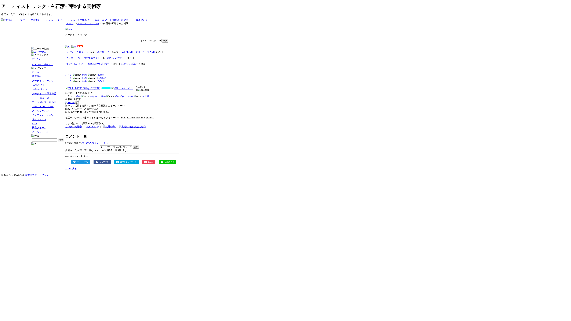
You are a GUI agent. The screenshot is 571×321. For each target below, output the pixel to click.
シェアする (104, 162)
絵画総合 (101, 78)
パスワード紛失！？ (42, 64)
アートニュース (95, 20)
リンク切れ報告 (73, 126)
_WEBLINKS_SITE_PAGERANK (138, 52)
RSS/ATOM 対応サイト (100, 63)
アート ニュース (40, 98)
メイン (69, 52)
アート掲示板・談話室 (116, 20)
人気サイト (39, 85)
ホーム (35, 72)
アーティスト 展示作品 (44, 93)
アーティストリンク (51, 20)
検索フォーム (39, 127)
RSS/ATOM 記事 (129, 63)
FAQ (34, 123)
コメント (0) (92, 126)
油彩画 (100, 75)
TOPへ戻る (71, 168)
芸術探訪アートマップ (37, 175)
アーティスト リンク (43, 80)
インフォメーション (42, 115)
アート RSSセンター (43, 106)
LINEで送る (169, 162)
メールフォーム (40, 132)
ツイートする (82, 162)
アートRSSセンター (139, 20)
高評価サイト (40, 89)
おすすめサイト (91, 58)
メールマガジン (40, 111)
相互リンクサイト (116, 58)
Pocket (150, 162)
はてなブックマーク (128, 162)
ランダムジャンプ (75, 63)
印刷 (113, 126)
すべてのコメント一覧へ (95, 143)
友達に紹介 (139, 126)
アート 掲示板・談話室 (44, 102)
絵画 (84, 75)
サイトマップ (39, 119)
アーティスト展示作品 (75, 20)
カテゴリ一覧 (73, 58)
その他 (100, 81)
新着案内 (35, 20)
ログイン (36, 58)
